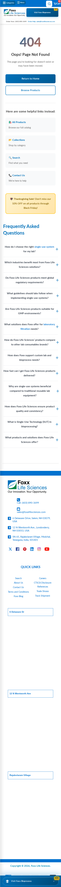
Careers (42, 578)
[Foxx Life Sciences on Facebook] (17, 549)
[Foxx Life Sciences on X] (10, 549)
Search (18, 578)
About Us (18, 583)
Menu (22, 2)
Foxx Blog (18, 596)
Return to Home (30, 78)
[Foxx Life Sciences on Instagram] (39, 549)
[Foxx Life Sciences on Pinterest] (24, 549)
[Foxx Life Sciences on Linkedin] (32, 549)
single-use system (44, 247)
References (42, 587)
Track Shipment (42, 596)
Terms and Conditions (18, 592)
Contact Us (18, 587)
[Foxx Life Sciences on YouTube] (47, 550)
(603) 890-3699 (21, 21)
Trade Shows (43, 591)
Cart (58, 3)
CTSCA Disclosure (42, 583)
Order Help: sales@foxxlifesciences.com (41, 21)
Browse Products (30, 90)
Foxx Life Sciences (40, 866)
